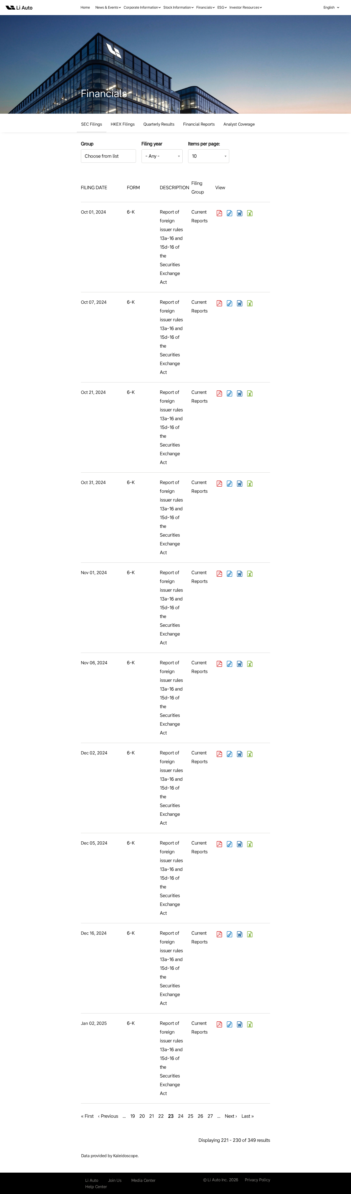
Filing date (94, 187)
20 (142, 1116)
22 (161, 1116)
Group (87, 144)
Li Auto (91, 1180)
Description (174, 187)
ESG (220, 7)
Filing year (151, 144)
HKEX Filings (123, 124)
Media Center (143, 1180)
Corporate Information (141, 7)
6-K (131, 212)
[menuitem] (88, 7)
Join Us (114, 1180)
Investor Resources (244, 7)
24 (180, 1116)
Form (133, 187)
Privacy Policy (257, 1179)
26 (200, 1116)
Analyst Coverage (239, 124)
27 (210, 1116)
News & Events (106, 7)
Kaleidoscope (125, 1155)
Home (85, 7)
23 (171, 1117)
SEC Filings (91, 124)
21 (151, 1116)
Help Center (96, 1186)
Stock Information (177, 7)
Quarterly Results (158, 124)
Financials (204, 7)
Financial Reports (199, 124)
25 (190, 1116)
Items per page (203, 144)
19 (132, 1116)
